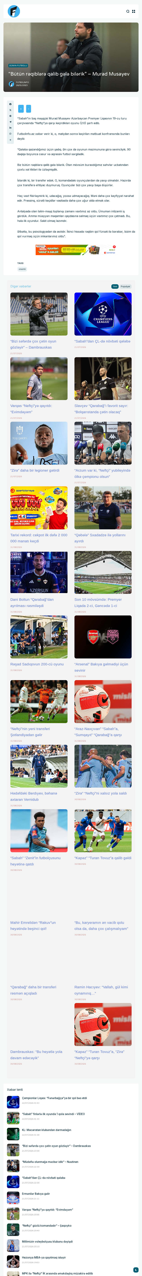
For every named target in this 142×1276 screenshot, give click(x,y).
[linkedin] (10, 128)
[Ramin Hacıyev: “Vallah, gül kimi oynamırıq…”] (103, 960)
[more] (10, 139)
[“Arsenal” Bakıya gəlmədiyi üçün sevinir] (103, 636)
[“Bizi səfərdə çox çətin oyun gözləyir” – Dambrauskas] (39, 314)
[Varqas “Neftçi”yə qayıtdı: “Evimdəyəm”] (39, 378)
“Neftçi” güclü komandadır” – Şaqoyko (47, 1225)
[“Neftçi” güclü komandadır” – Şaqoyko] (13, 1229)
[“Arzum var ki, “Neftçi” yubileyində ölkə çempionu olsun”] (103, 443)
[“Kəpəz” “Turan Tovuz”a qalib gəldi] (103, 830)
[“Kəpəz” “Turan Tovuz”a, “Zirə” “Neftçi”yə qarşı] (103, 1024)
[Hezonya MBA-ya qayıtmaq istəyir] (13, 1261)
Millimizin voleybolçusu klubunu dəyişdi (47, 1241)
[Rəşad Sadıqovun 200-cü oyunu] (39, 636)
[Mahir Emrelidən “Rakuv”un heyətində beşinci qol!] (39, 895)
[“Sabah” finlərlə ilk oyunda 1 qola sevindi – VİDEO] (13, 1118)
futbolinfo (22, 82)
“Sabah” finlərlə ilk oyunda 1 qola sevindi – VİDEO (53, 1114)
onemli (22, 269)
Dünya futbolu (18, 65)
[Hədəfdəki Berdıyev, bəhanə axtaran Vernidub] (39, 766)
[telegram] (10, 122)
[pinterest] (10, 116)
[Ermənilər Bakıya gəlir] (13, 1198)
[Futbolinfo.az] (14, 11)
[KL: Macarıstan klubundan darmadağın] (13, 1134)
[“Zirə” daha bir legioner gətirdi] (39, 443)
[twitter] (10, 110)
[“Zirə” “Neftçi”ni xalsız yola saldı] (103, 766)
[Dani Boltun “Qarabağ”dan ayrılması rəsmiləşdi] (39, 572)
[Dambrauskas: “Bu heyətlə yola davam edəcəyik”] (39, 1024)
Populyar (125, 286)
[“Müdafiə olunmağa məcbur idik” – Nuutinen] (13, 1166)
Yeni (115, 286)
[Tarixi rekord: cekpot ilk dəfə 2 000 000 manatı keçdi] (39, 507)
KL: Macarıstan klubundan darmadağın (46, 1130)
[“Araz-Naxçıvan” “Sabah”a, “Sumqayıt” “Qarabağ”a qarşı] (103, 701)
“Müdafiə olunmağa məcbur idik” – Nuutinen (50, 1162)
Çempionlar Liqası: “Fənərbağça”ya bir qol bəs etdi (54, 1098)
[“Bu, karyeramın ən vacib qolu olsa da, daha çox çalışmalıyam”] (103, 895)
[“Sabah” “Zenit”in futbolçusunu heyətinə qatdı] (39, 830)
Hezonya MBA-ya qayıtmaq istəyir (44, 1257)
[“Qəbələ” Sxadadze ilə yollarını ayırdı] (103, 507)
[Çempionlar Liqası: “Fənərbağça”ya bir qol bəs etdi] (13, 1102)
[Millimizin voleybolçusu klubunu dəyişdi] (13, 1245)
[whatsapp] (10, 134)
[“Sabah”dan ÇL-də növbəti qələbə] (103, 314)
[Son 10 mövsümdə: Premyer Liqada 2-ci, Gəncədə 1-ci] (103, 572)
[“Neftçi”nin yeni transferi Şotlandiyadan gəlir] (39, 701)
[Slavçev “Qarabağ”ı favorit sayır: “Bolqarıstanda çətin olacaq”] (103, 378)
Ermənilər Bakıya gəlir (36, 1193)
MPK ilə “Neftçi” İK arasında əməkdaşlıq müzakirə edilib (57, 1273)
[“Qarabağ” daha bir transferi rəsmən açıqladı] (39, 960)
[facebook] (10, 104)
